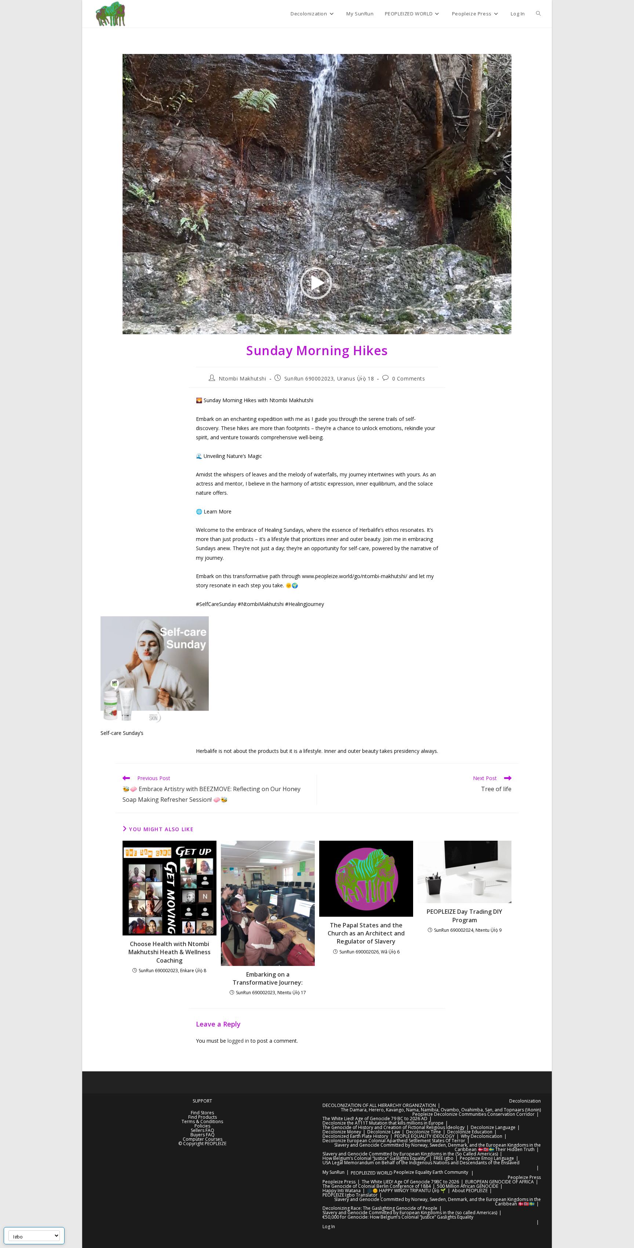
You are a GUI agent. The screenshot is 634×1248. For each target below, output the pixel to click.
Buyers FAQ (202, 1135)
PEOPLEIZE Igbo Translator (350, 1195)
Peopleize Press (524, 1177)
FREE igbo (443, 1158)
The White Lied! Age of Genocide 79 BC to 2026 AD (375, 1118)
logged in (238, 1040)
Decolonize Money (342, 1132)
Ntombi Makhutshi (242, 378)
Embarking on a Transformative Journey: (268, 978)
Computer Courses (202, 1139)
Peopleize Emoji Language (487, 1158)
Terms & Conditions (202, 1121)
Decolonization (525, 1101)
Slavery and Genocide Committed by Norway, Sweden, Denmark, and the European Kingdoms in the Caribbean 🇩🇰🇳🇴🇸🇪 (437, 1201)
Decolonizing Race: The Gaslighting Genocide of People (380, 1208)
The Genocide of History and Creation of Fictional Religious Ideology (393, 1127)
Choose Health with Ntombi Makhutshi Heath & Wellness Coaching (169, 952)
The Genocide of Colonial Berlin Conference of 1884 (377, 1186)
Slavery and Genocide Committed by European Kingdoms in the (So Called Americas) (410, 1154)
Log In (329, 1226)
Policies (202, 1126)
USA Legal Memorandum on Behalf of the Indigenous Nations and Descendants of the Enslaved (421, 1162)
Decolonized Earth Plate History (355, 1136)
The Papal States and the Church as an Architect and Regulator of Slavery (366, 933)
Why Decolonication (481, 1136)
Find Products (202, 1117)
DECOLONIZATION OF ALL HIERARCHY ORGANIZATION (379, 1105)
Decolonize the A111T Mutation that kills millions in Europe (383, 1123)
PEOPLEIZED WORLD (372, 1173)
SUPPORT (202, 1101)
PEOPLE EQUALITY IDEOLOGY (424, 1136)
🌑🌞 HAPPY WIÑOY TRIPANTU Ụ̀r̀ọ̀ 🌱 (406, 1190)
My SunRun (334, 1172)
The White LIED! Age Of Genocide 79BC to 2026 (410, 1182)
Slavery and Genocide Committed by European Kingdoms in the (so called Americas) (410, 1212)
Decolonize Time (423, 1132)
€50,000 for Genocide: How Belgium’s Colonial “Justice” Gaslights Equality (398, 1217)
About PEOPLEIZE (470, 1190)
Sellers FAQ (202, 1130)
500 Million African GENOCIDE (467, 1186)
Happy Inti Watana (342, 1190)
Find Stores (202, 1113)
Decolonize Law (383, 1132)
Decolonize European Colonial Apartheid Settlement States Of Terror (394, 1140)
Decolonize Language (493, 1127)
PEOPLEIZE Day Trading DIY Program (464, 916)
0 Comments (408, 378)
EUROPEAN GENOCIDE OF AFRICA (499, 1182)
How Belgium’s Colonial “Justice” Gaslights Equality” (375, 1158)
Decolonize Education (469, 1132)
